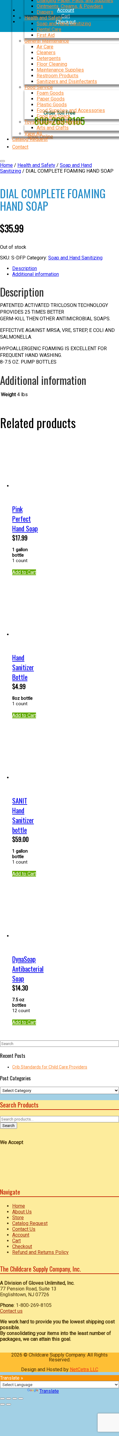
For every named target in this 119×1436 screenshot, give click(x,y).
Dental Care (49, 29)
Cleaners (46, 52)
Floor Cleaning (52, 64)
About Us (22, 1212)
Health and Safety (43, 18)
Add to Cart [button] (24, 572)
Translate (49, 1391)
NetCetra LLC (84, 1369)
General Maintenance (46, 41)
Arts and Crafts (53, 128)
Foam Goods (50, 93)
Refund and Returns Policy (40, 1252)
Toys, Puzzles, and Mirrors (52, 122)
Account (20, 1235)
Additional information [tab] (35, 274)
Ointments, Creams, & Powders (70, 6)
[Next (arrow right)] (8, 1404)
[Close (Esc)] (20, 1398)
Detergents (49, 58)
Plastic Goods (52, 104)
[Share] (14, 1398)
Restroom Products (57, 76)
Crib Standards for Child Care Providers (49, 1067)
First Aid (46, 35)
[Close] (2, 161)
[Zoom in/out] (2, 1398)
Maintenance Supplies (60, 70)
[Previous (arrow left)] (2, 1404)
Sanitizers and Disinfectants (67, 81)
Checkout (22, 1246)
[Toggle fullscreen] (8, 1398)
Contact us (11, 1311)
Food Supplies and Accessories (71, 110)
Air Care (45, 47)
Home (6, 165)
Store (18, 1217)
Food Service (38, 87)
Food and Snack (53, 116)
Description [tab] (24, 268)
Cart (16, 1241)
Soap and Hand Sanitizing (64, 23)
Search (8, 1125)
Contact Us (23, 1229)
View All (33, 133)
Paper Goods (51, 99)
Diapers (45, 12)
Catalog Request (30, 1223)
